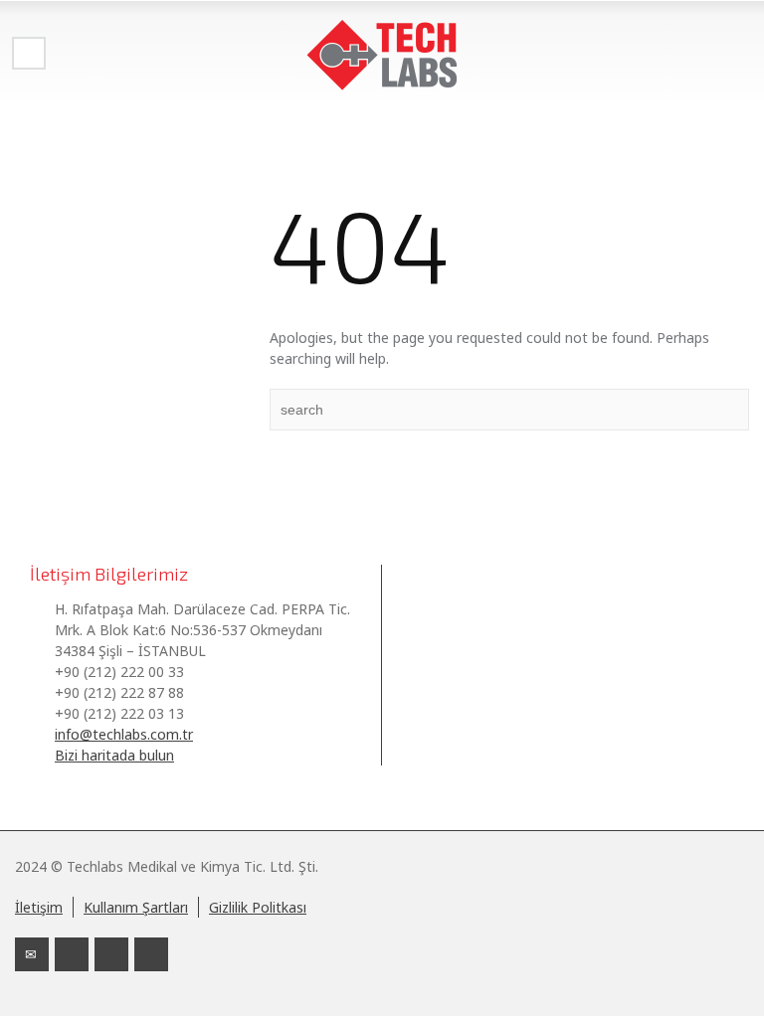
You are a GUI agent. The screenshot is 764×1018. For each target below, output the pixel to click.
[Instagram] (111, 954)
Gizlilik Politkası (257, 907)
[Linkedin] (72, 954)
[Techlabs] (382, 54)
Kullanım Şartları (136, 907)
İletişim (39, 907)
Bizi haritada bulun (114, 755)
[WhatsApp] (151, 954)
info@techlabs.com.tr (124, 734)
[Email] (32, 954)
